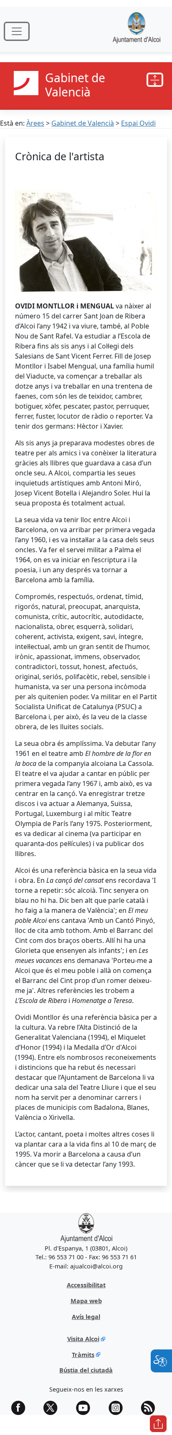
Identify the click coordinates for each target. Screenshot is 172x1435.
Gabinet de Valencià (82, 123)
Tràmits (83, 1355)
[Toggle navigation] (16, 31)
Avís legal (86, 1317)
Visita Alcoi (83, 1339)
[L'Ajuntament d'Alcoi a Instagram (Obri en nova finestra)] (119, 1408)
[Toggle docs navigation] (155, 80)
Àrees (35, 123)
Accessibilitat (86, 1285)
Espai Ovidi (138, 123)
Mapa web (86, 1301)
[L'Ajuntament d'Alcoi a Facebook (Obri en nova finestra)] (21, 1408)
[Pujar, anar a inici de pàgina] (158, 1423)
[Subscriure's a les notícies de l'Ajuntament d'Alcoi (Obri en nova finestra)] (151, 1408)
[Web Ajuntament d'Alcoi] (136, 31)
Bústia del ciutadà (86, 1370)
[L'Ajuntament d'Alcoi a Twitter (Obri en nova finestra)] (53, 1408)
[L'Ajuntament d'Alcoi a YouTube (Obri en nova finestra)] (86, 1408)
